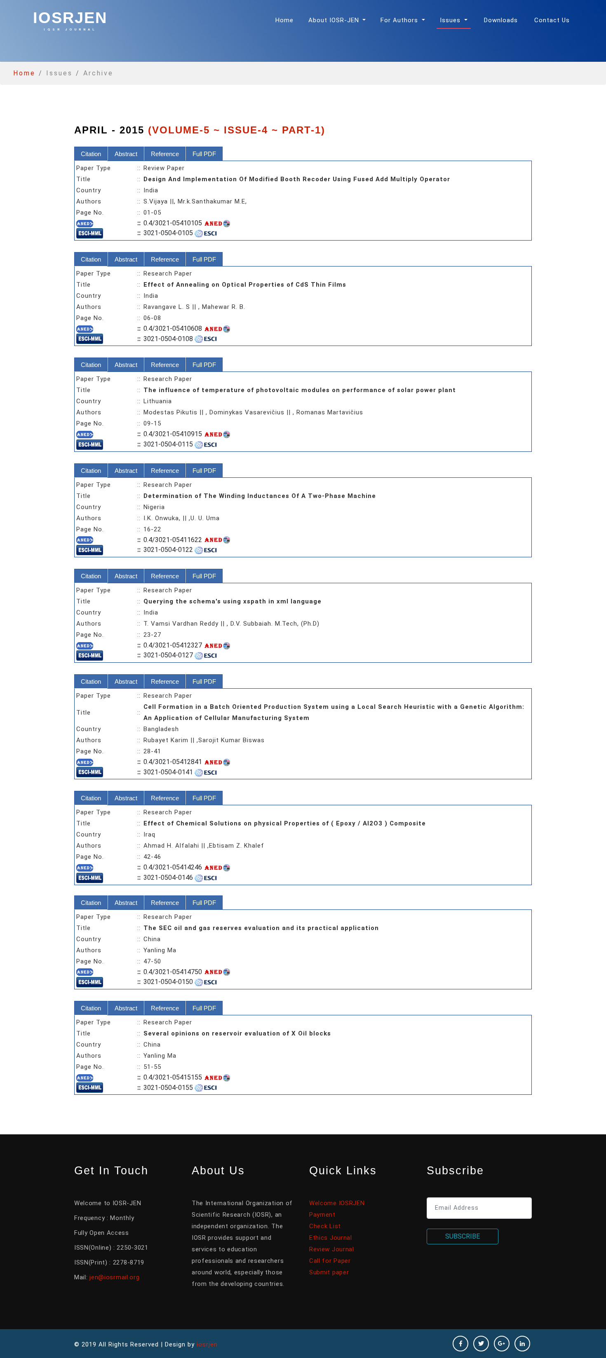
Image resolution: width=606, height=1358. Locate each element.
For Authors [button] (400, 20)
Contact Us (552, 20)
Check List (325, 1226)
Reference (165, 153)
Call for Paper (330, 1261)
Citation (91, 153)
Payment (322, 1214)
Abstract (126, 153)
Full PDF (204, 153)
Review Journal (331, 1249)
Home (286, 20)
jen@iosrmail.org (114, 1277)
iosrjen (70, 20)
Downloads (501, 20)
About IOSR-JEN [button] (334, 20)
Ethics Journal (330, 1237)
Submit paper (329, 1272)
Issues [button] (451, 20)
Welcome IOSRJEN (337, 1203)
